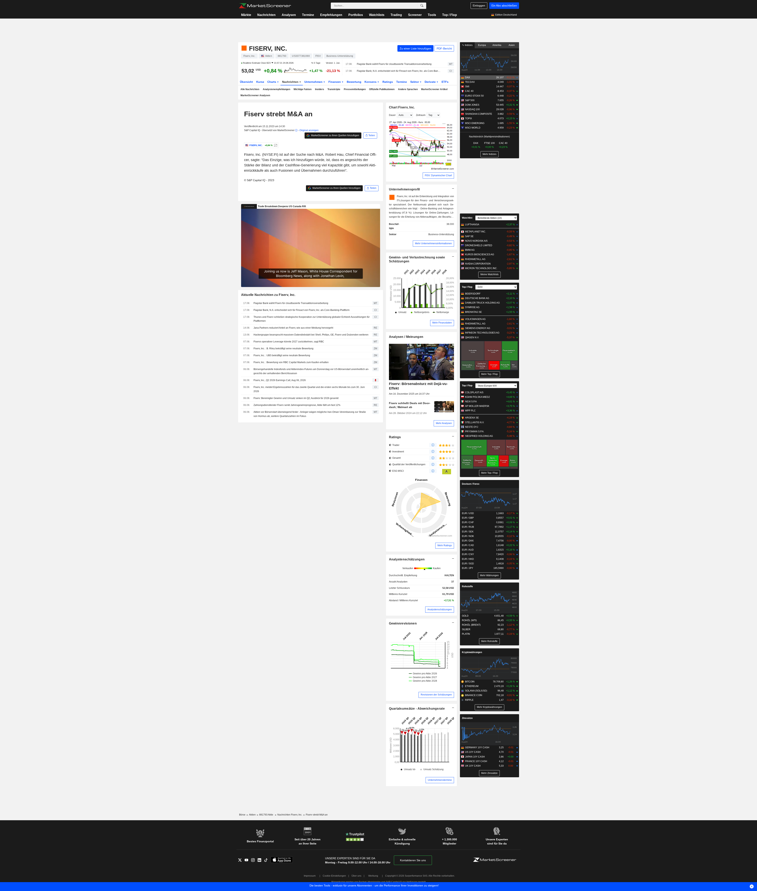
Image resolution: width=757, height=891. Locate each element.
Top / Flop (449, 15)
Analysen (289, 15)
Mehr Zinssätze (489, 773)
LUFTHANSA (472, 224)
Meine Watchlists (489, 274)
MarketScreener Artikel (434, 89)
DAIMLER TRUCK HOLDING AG (482, 302)
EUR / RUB (468, 527)
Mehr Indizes (489, 154)
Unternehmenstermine (440, 780)
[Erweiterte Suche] (422, 6)
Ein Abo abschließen (504, 5)
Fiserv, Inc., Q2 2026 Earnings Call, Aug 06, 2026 (280, 380)
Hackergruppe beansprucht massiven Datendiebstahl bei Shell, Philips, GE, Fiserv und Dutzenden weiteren (311, 334)
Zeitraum (420, 115)
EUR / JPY (467, 568)
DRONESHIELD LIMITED (478, 245)
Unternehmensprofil (404, 189)
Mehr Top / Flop (489, 374)
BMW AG (470, 250)
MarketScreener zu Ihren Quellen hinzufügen (334, 135)
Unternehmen (313, 81)
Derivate (430, 81)
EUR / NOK (468, 536)
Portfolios (355, 15)
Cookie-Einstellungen (334, 875)
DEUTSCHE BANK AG (477, 298)
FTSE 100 (489, 143)
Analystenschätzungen (407, 559)
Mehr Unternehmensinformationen (433, 243)
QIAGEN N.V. (472, 337)
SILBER (466, 629)
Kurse (260, 81)
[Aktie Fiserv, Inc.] (275, 145)
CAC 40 (469, 91)
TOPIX (468, 118)
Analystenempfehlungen (276, 89)
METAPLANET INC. (475, 231)
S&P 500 (470, 100)
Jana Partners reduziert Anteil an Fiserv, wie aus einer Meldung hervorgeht (293, 327)
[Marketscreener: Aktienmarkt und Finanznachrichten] (265, 6)
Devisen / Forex (470, 484)
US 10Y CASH (473, 752)
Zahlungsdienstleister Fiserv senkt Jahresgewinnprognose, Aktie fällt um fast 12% (297, 405)
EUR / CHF (468, 522)
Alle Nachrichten (250, 89)
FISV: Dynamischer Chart (438, 175)
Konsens (371, 81)
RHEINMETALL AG (475, 259)
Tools (432, 15)
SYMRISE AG (472, 307)
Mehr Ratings (444, 545)
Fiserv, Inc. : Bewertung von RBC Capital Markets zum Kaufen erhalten (291, 362)
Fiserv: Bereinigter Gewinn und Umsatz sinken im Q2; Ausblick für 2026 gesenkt (296, 398)
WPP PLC (470, 410)
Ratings (387, 81)
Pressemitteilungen (355, 89)
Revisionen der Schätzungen (436, 694)
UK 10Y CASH (473, 765)
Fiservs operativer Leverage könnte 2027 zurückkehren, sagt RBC (289, 341)
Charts (272, 81)
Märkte (246, 15)
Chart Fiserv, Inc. (402, 107)
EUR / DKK (468, 540)
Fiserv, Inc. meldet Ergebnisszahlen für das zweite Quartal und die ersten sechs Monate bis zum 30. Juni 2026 (309, 389)
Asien (512, 45)
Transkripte (333, 89)
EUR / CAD (468, 545)
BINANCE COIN (473, 695)
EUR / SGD (468, 563)
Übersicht (246, 81)
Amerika (496, 45)
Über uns (356, 875)
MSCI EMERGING (474, 123)
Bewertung (354, 81)
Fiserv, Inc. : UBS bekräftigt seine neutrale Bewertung (282, 355)
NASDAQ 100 (472, 109)
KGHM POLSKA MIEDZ (477, 397)
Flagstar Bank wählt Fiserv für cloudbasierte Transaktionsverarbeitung (394, 64)
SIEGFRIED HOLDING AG (479, 436)
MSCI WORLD (472, 127)
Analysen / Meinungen (406, 336)
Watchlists (376, 15)
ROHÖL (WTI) (469, 620)
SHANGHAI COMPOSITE (478, 114)
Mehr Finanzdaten (442, 322)
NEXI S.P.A (471, 401)
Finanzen (335, 81)
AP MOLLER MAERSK (477, 406)
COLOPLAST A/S (474, 392)
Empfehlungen (331, 15)
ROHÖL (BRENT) (471, 625)
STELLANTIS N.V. (474, 422)
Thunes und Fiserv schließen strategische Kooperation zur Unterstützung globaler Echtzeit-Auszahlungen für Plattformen (312, 319)
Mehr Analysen (444, 423)
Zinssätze (467, 718)
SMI (467, 86)
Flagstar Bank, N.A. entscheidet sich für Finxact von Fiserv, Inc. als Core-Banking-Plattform (399, 71)
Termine (308, 15)
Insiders (319, 89)
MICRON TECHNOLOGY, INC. (481, 268)
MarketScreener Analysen (255, 95)
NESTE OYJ (471, 427)
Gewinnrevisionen (403, 623)
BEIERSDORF (472, 293)
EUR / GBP (468, 517)
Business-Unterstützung (441, 234)
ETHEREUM (471, 686)
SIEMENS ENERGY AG (477, 328)
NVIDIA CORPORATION (478, 263)
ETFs (445, 81)
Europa (482, 45)
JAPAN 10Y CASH (475, 756)
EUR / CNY (468, 554)
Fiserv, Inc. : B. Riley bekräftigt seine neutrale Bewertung (283, 348)
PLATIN (466, 634)
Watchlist (467, 217)
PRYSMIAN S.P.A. (474, 431)
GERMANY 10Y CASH (477, 747)
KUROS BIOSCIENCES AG (479, 254)
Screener (415, 15)
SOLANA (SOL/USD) (476, 690)
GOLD (465, 615)
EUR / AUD (468, 549)
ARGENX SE (472, 417)
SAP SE (469, 236)
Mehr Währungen (489, 575)
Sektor (415, 81)
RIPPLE (469, 700)
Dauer (392, 115)
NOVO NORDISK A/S (476, 241)
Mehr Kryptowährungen (489, 707)
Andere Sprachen (408, 89)
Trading (396, 15)
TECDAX (470, 82)
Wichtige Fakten (302, 89)
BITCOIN (470, 681)
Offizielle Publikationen (381, 89)
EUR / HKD (468, 559)
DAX (467, 77)
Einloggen (479, 5)
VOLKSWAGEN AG (475, 319)
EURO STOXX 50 (474, 95)
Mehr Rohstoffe (489, 641)
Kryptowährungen (472, 652)
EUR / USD (468, 513)
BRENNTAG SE (473, 312)
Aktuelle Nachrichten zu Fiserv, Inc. (268, 294)
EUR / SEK (468, 531)
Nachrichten (266, 15)
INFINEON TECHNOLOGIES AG (482, 332)
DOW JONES (472, 104)
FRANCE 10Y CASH (476, 761)
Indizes (468, 45)
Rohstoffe (467, 586)
